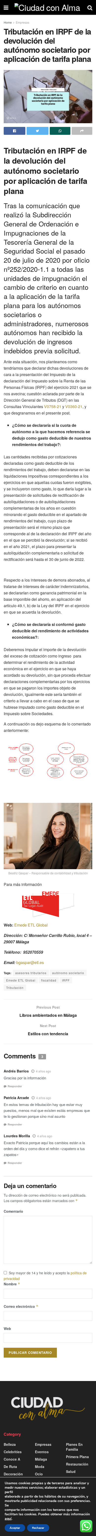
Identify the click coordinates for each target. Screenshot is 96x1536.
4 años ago (43, 1071)
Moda (39, 1466)
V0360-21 (73, 406)
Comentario (13, 1211)
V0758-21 (52, 406)
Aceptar (15, 1528)
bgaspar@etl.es (30, 962)
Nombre (12, 1283)
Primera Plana (77, 1456)
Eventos (42, 1451)
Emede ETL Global (31, 925)
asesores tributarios (31, 973)
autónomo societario (68, 973)
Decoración (13, 1473)
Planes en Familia (74, 1447)
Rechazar (38, 1528)
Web (7, 1328)
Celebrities (13, 1451)
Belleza (10, 1444)
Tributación (15, 987)
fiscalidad (48, 980)
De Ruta (10, 1466)
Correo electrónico (21, 1306)
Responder (15, 1086)
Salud (71, 1471)
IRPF (66, 980)
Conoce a (12, 1459)
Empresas (22, 22)
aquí (8, 1518)
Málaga (41, 1459)
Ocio (39, 1473)
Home (8, 22)
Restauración (77, 1464)
